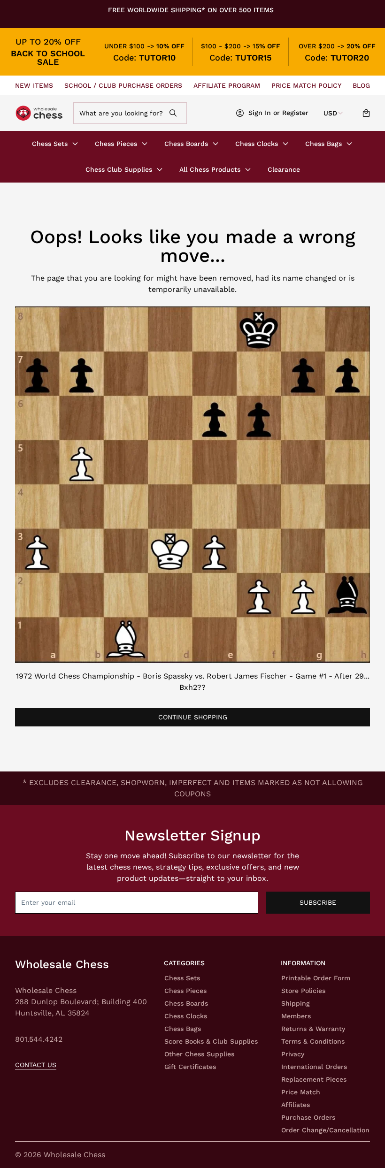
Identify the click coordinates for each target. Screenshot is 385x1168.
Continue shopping (192, 717)
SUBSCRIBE (318, 902)
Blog (361, 85)
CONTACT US (35, 1065)
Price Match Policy (306, 85)
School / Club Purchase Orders (123, 85)
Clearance (284, 169)
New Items (34, 85)
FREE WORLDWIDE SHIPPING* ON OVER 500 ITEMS (191, 10)
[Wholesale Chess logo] (40, 113)
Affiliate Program (226, 85)
